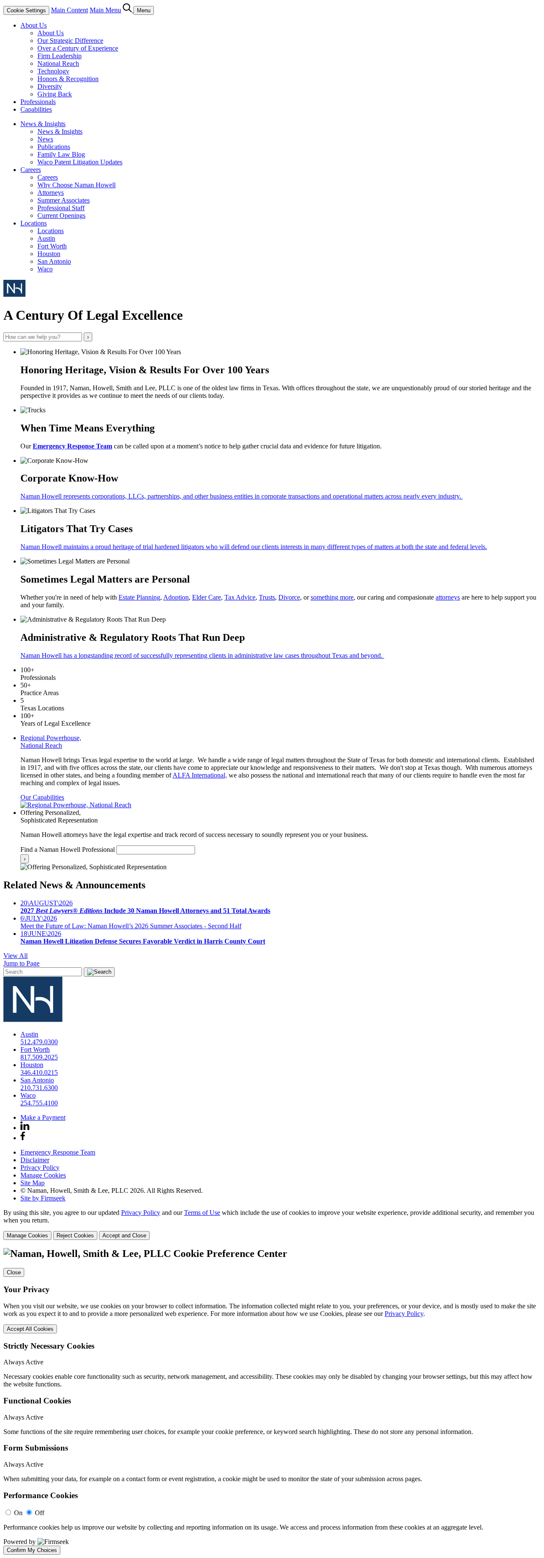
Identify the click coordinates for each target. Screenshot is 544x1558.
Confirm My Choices (32, 1550)
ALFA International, (200, 775)
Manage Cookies (43, 1175)
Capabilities (36, 109)
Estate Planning (139, 597)
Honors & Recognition (68, 78)
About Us (33, 25)
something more (332, 597)
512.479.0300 (39, 1041)
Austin (46, 238)
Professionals (38, 101)
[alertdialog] (272, 1401)
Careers (30, 169)
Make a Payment (42, 1117)
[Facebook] (22, 1137)
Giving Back (54, 94)
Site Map (32, 1182)
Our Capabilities (42, 797)
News (45, 139)
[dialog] (272, 1224)
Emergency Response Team (72, 446)
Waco (45, 269)
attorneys (448, 597)
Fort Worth (52, 246)
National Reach (58, 63)
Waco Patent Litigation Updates (79, 162)
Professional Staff (61, 207)
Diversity (49, 86)
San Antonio (54, 261)
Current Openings (61, 215)
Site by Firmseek (42, 1198)
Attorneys (50, 192)
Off (39, 1512)
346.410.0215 (39, 1072)
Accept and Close (124, 1235)
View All (15, 955)
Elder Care (206, 597)
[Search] (128, 10)
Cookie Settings (26, 10)
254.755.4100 (39, 1103)
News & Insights (42, 123)
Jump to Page (21, 963)
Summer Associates (63, 200)
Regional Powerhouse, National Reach (50, 741)
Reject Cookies (75, 1235)
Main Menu (105, 10)
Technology (53, 71)
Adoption (176, 597)
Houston (48, 253)
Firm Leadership (59, 55)
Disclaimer (34, 1160)
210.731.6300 (39, 1087)
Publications (53, 146)
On (18, 1512)
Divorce (289, 597)
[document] (272, 1401)
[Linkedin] (24, 1127)
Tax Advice (239, 597)
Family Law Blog (61, 154)
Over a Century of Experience (77, 48)
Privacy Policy (40, 1167)
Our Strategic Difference (70, 40)
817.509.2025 (39, 1057)
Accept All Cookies (30, 1329)
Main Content (69, 10)
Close (14, 1272)
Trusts (267, 597)
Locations (33, 223)
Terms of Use (202, 1212)
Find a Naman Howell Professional (67, 849)
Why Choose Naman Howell (76, 185)
